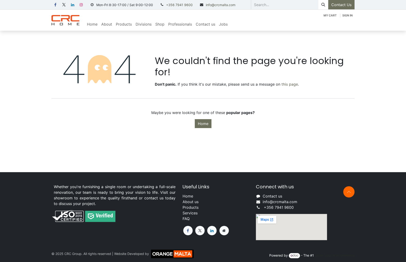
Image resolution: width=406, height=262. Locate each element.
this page (289, 84)
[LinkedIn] (72, 4)
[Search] (323, 4)
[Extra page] (224, 230)
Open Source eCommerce (335, 255)
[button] (349, 191)
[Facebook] (55, 4)
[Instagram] (81, 4)
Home (203, 123)
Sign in (347, 15)
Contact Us (341, 4)
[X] (64, 4)
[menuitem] (92, 24)
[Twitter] (200, 230)
